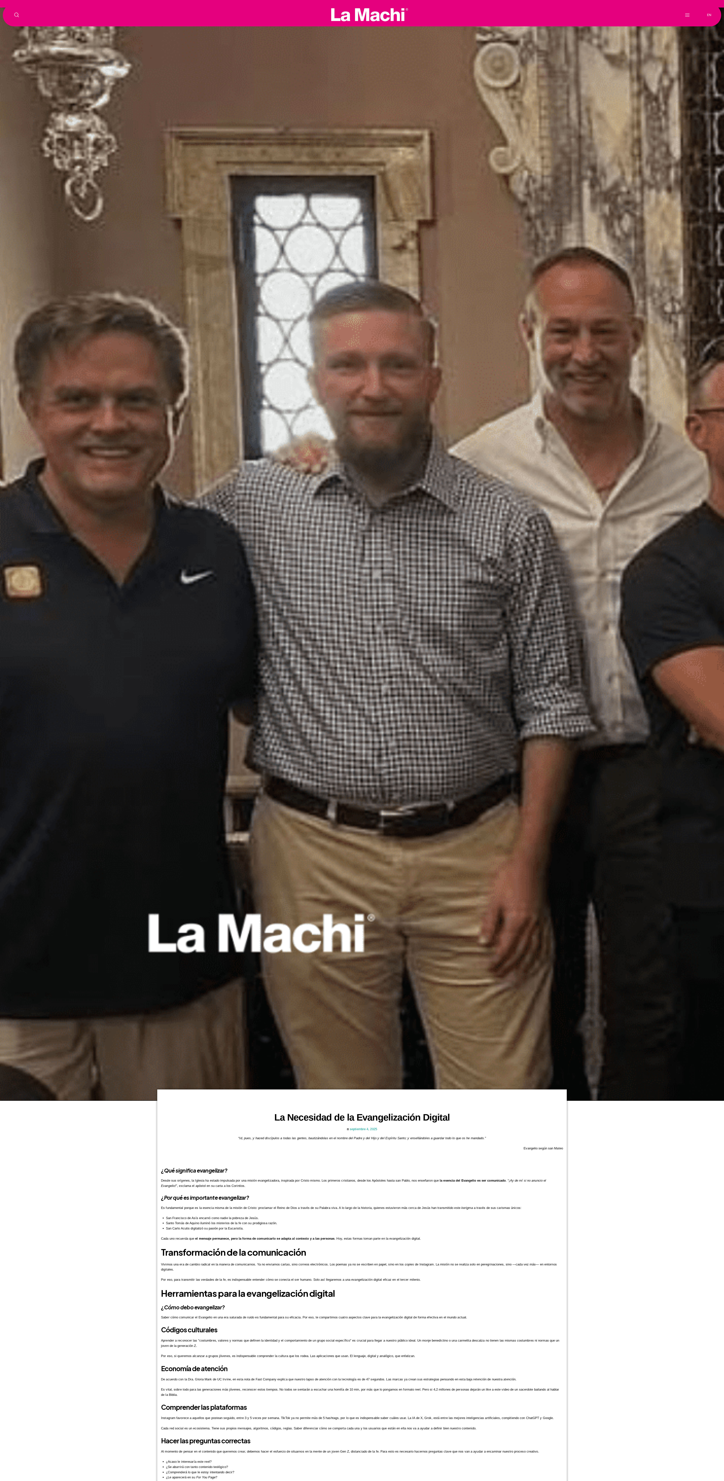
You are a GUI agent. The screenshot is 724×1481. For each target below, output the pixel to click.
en (709, 15)
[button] (687, 15)
